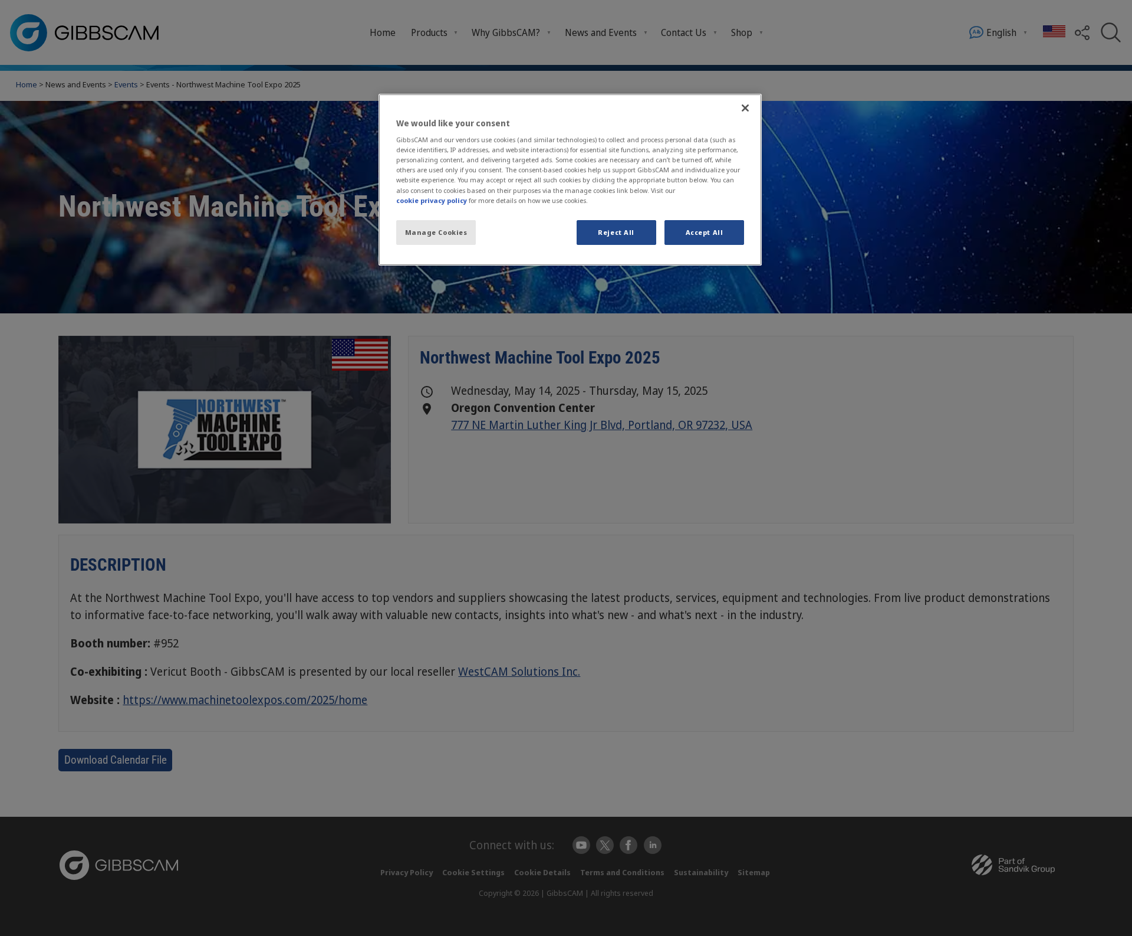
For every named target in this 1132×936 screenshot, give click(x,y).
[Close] (745, 108)
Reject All (616, 232)
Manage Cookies (436, 232)
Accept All (704, 232)
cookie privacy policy (431, 200)
